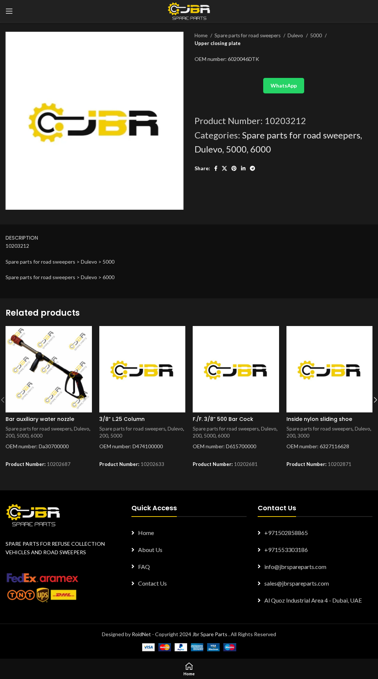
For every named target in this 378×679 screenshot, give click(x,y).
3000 (303, 436)
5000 (316, 35)
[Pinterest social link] (234, 168)
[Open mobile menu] (9, 11)
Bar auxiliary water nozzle (40, 419)
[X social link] (224, 168)
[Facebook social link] (216, 168)
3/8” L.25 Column (122, 419)
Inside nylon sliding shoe (319, 419)
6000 (260, 149)
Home (202, 35)
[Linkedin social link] (243, 168)
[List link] (188, 533)
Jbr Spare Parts (209, 634)
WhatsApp (284, 85)
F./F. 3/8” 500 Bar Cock (223, 419)
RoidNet (141, 634)
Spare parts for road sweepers (248, 35)
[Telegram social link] (252, 168)
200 (10, 436)
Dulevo (296, 35)
